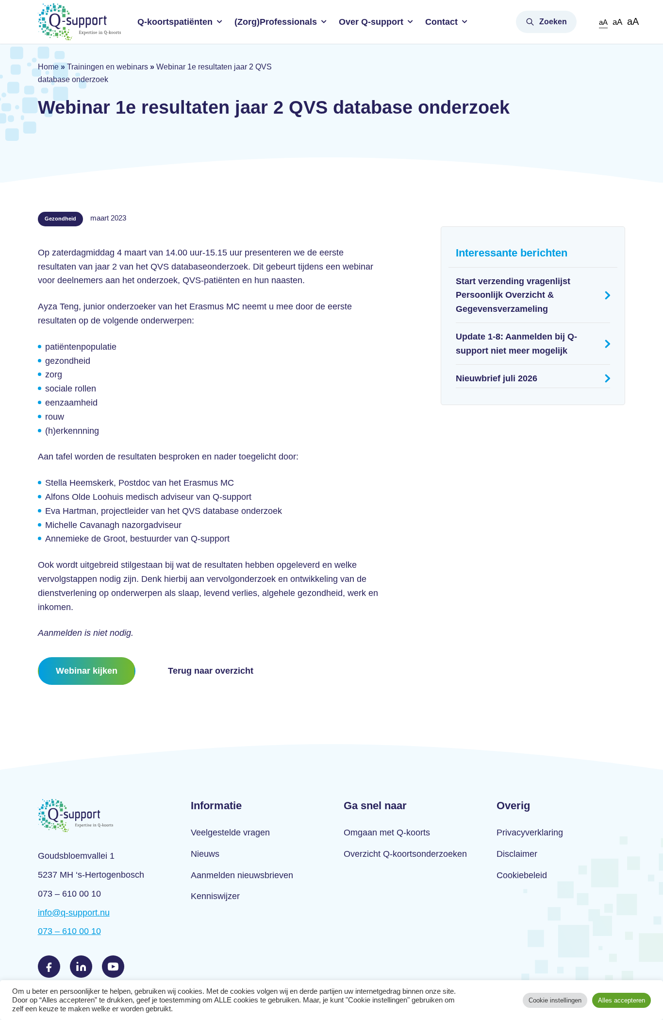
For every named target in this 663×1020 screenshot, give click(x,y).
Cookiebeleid (522, 875)
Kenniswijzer (215, 896)
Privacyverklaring (530, 832)
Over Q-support (371, 22)
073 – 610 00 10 (69, 931)
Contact (441, 22)
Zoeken (553, 21)
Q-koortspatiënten (175, 22)
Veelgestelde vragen (230, 832)
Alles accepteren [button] (621, 1000)
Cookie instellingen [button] (555, 1000)
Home (48, 67)
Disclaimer (517, 854)
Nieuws (205, 854)
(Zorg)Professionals (275, 22)
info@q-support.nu (74, 913)
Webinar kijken (86, 671)
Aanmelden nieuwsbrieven (242, 875)
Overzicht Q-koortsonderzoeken (405, 854)
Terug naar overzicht (210, 671)
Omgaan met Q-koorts (387, 832)
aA (603, 22)
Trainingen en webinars (107, 67)
